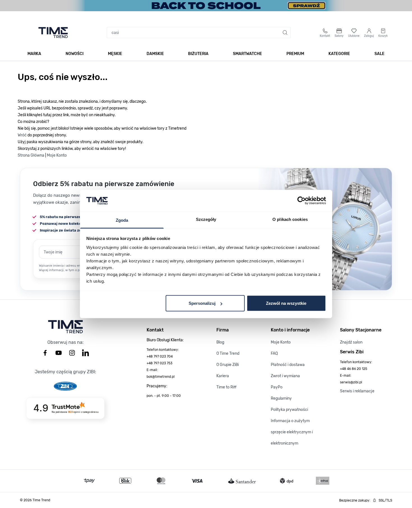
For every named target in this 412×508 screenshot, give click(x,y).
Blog (220, 342)
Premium (295, 53)
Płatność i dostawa (288, 364)
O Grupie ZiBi (227, 364)
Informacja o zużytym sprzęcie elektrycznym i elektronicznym (292, 432)
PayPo (277, 387)
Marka (34, 53)
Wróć (22, 135)
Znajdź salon (351, 342)
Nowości (75, 53)
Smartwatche (247, 53)
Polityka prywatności (289, 409)
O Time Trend (227, 353)
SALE (379, 53)
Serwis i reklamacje (357, 391)
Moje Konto (57, 155)
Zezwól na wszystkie (286, 303)
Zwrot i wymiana (285, 376)
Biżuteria (198, 53)
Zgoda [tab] (122, 220)
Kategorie (339, 53)
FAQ (274, 353)
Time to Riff (226, 387)
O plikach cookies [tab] (290, 219)
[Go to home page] (53, 32)
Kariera (222, 376)
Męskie (115, 53)
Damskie (155, 53)
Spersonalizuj (202, 303)
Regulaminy (281, 398)
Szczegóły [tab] (206, 219)
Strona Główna (31, 155)
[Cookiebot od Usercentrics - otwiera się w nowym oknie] (301, 200)
